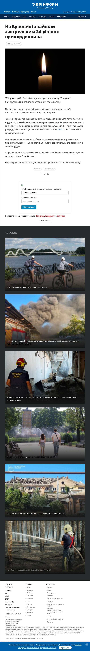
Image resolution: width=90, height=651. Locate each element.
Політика (30, 593)
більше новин (45, 220)
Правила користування (55, 598)
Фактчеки (30, 598)
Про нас (50, 587)
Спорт (51, 16)
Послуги (7, 12)
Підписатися (29, 207)
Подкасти (9, 584)
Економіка (16, 16)
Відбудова (30, 590)
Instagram (49, 216)
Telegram (40, 216)
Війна (6, 16)
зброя (60, 129)
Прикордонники (49, 169)
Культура (42, 16)
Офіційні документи (13, 614)
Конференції (10, 611)
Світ (24, 16)
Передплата (51, 593)
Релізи (7, 616)
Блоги (7, 599)
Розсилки (50, 622)
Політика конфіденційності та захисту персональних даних (54, 611)
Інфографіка (9, 602)
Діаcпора (30, 612)
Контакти (50, 590)
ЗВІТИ (49, 616)
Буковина (37, 169)
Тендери (50, 601)
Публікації (9, 587)
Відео (7, 596)
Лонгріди (8, 605)
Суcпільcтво (31, 607)
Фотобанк (15, 12)
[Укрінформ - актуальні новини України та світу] (45, 4)
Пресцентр (25, 12)
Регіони (32, 16)
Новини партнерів (12, 608)
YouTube (61, 216)
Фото (7, 593)
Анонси (33, 12)
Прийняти (65, 648)
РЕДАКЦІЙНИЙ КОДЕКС (55, 619)
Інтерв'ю (8, 590)
